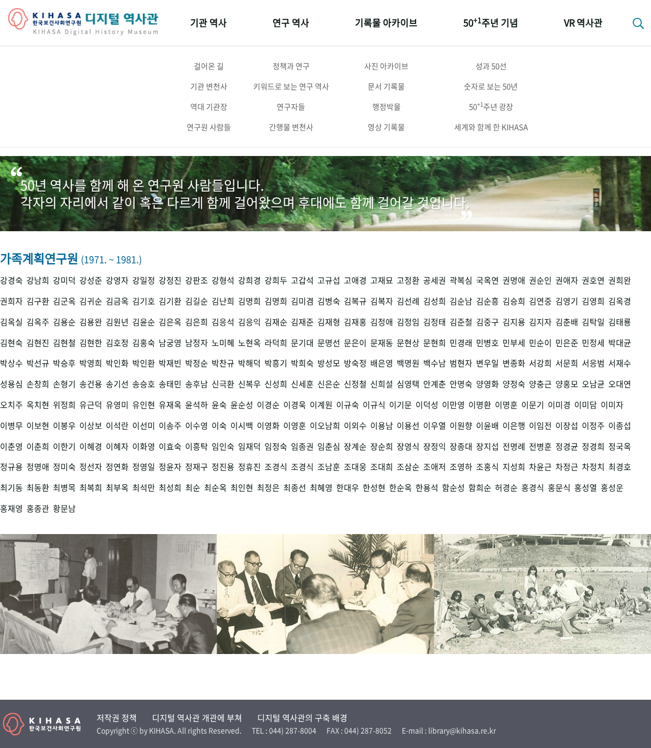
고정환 (408, 280)
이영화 (268, 425)
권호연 (593, 280)
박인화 (117, 363)
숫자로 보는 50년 (491, 86)
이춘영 (11, 446)
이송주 (170, 425)
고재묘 (381, 280)
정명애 (37, 466)
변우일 (487, 363)
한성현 (374, 487)
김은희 (196, 322)
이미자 (612, 404)
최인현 (241, 487)
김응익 (249, 322)
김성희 (434, 301)
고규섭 (328, 280)
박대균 (619, 342)
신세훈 (302, 384)
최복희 (90, 487)
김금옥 (117, 301)
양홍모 (566, 384)
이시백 (241, 425)
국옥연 (487, 280)
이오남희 (325, 425)
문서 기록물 (386, 86)
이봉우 (64, 425)
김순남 (461, 301)
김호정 (117, 342)
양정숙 (513, 384)
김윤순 (143, 322)
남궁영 (170, 342)
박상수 (11, 363)
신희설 (381, 384)
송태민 (170, 384)
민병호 (487, 342)
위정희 (64, 404)
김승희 (513, 301)
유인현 (143, 404)
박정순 (196, 363)
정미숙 (64, 466)
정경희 (593, 446)
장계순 (355, 446)
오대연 (619, 384)
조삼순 (408, 466)
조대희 (381, 466)
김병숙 (328, 301)
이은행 (513, 425)
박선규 (37, 363)
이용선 (408, 425)
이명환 (479, 404)
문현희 (434, 342)
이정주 (593, 425)
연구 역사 (291, 22)
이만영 (453, 404)
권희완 (619, 280)
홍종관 (37, 508)
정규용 (11, 466)
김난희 (223, 301)
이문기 (532, 404)
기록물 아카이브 (386, 22)
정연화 (117, 466)
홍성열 (585, 487)
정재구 (196, 466)
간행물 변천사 (291, 127)
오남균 (593, 384)
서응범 (593, 363)
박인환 (143, 363)
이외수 (355, 425)
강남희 (37, 280)
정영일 (143, 466)
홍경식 (532, 487)
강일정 (143, 280)
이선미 (143, 425)
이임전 (540, 425)
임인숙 (223, 446)
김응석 (223, 322)
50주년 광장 (491, 106)
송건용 (90, 384)
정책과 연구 (291, 66)
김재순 (275, 322)
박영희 (90, 363)
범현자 (461, 363)
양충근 (540, 384)
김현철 (64, 342)
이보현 (37, 425)
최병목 (64, 487)
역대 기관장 (208, 106)
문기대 (302, 342)
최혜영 (321, 487)
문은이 (355, 342)
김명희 (249, 301)
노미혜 (223, 342)
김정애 (381, 322)
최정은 (268, 487)
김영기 (566, 301)
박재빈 (170, 363)
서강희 (540, 363)
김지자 (540, 322)
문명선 (328, 342)
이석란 (117, 425)
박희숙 (302, 363)
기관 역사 (208, 22)
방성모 (328, 363)
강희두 (275, 280)
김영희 (593, 301)
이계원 (321, 404)
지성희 (513, 466)
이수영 (196, 425)
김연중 (540, 301)
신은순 (328, 384)
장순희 (381, 446)
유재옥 (170, 404)
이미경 (559, 404)
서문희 (566, 363)
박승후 (64, 363)
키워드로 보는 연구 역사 (291, 86)
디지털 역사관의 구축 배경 (302, 717)
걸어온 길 (209, 66)
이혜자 (117, 446)
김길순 (196, 301)
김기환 (170, 301)
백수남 (434, 363)
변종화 (513, 363)
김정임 (408, 322)
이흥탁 (196, 446)
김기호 (143, 301)
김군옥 (64, 301)
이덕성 (427, 404)
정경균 (566, 446)
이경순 (268, 404)
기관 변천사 (208, 86)
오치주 (11, 404)
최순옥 (215, 487)
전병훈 (540, 446)
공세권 (434, 280)
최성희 (170, 487)
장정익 (434, 446)
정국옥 (619, 446)
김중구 (487, 322)
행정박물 (386, 106)
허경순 (506, 487)
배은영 (381, 363)
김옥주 (37, 322)
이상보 (90, 425)
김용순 (64, 322)
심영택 (408, 384)
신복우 (249, 384)
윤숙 (219, 404)
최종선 (294, 487)
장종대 (461, 446)
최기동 (11, 487)
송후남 (196, 384)
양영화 (487, 384)
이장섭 (566, 425)
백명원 (408, 363)
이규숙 (347, 404)
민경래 (461, 342)
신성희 (275, 384)
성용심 (11, 384)
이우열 (434, 425)
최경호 (619, 466)
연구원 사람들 (209, 127)
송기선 (117, 384)
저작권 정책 (117, 717)
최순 (192, 487)
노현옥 (249, 342)
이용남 (381, 425)
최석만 (143, 487)
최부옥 (117, 487)
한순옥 (400, 487)
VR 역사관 (583, 22)
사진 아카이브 (386, 66)
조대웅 (355, 466)
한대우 (347, 487)
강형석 (223, 280)
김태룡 (619, 322)
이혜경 (90, 446)
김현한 (90, 342)
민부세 (513, 342)
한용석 (427, 487)
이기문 (400, 404)
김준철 (461, 322)
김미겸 (302, 301)
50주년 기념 (490, 22)
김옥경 (619, 301)
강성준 (90, 280)
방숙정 (355, 363)
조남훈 (328, 466)
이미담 (585, 404)
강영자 (117, 280)
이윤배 (487, 425)
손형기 (64, 384)
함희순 (479, 487)
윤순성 (241, 404)
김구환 (37, 301)
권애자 (566, 280)
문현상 (408, 342)
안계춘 (434, 384)
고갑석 (302, 280)
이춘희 (37, 446)
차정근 (566, 466)
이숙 (219, 425)
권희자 (11, 301)
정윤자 (170, 466)
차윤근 (540, 466)
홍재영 (11, 508)
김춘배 (566, 322)
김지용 (513, 322)
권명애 (513, 280)
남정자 (196, 342)
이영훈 (294, 425)
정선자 (90, 466)
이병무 (11, 425)
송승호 (143, 384)
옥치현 (37, 404)
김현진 (37, 342)
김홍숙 (143, 342)
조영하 (461, 466)
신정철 (355, 384)
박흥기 (275, 363)
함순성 (453, 487)
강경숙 (11, 280)
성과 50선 (491, 66)
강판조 (196, 280)
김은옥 (170, 322)
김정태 (434, 322)
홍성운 (612, 487)
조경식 (275, 466)
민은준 (566, 342)
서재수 (619, 363)
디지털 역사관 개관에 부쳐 (197, 717)
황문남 (64, 508)
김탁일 (593, 322)
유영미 (117, 404)
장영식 (408, 446)
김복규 (355, 301)
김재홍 (355, 322)
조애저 (434, 466)
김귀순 (90, 301)
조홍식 (487, 466)
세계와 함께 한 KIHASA (491, 127)
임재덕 (249, 446)
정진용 (223, 466)
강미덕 (64, 280)
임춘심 (328, 446)
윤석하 (196, 404)
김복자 (381, 301)
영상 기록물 (386, 127)
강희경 (249, 280)
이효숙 (170, 446)
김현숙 (11, 342)
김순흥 (487, 301)
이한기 (64, 446)
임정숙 (275, 446)
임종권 (302, 446)
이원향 (461, 425)
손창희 (37, 384)
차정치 (593, 466)
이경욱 (294, 404)
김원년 (117, 322)
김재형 (328, 322)
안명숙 (461, 384)
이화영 (143, 446)
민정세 (593, 342)
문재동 (381, 342)
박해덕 (249, 363)
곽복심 (461, 280)
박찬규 (223, 363)
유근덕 (90, 404)
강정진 (170, 280)
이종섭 (619, 425)
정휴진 (249, 466)
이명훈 (506, 404)
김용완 (90, 322)
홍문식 (559, 487)
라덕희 (275, 342)
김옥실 (11, 322)
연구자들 (291, 106)
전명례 (513, 446)
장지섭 (487, 446)
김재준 (302, 322)
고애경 (355, 280)
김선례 (408, 301)
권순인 (540, 280)
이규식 (374, 404)
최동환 (37, 487)
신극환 (223, 384)
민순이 (540, 342)
